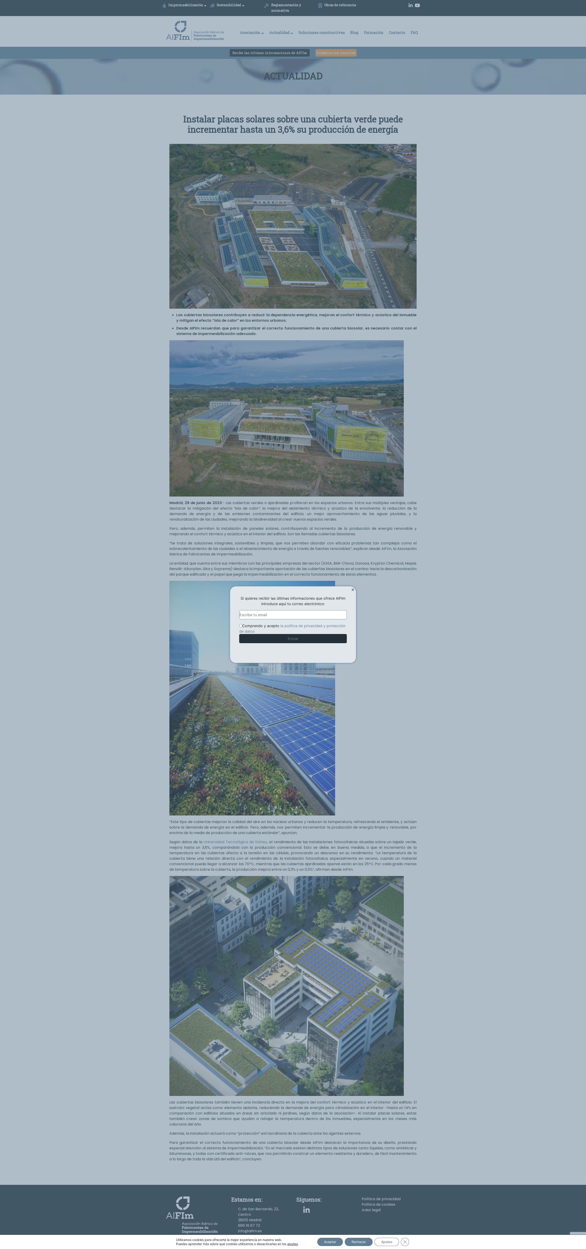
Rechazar (359, 1242)
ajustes (292, 1244)
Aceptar (330, 1242)
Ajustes (386, 1242)
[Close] (353, 589)
